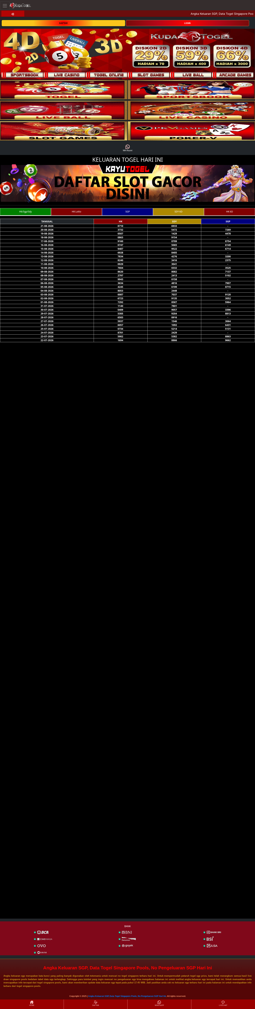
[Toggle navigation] (5, 5)
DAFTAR (63, 23)
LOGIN (187, 23)
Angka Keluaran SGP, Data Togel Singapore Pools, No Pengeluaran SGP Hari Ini (127, 996)
